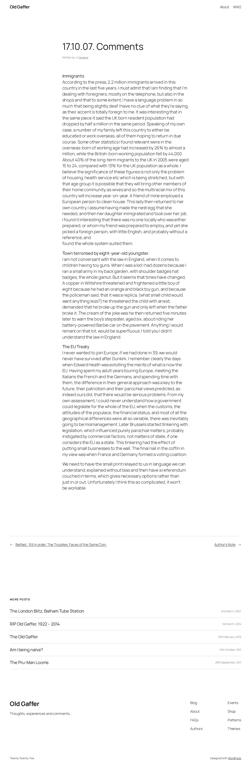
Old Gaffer (20, 7)
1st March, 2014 (231, 624)
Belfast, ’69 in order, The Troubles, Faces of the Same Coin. (61, 544)
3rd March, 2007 (231, 611)
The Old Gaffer (24, 636)
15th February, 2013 (229, 637)
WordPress (234, 758)
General (83, 57)
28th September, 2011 (228, 662)
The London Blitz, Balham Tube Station (47, 611)
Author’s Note (225, 544)
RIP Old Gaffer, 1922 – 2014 (35, 624)
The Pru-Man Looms (29, 662)
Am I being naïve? (26, 649)
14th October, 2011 (230, 649)
